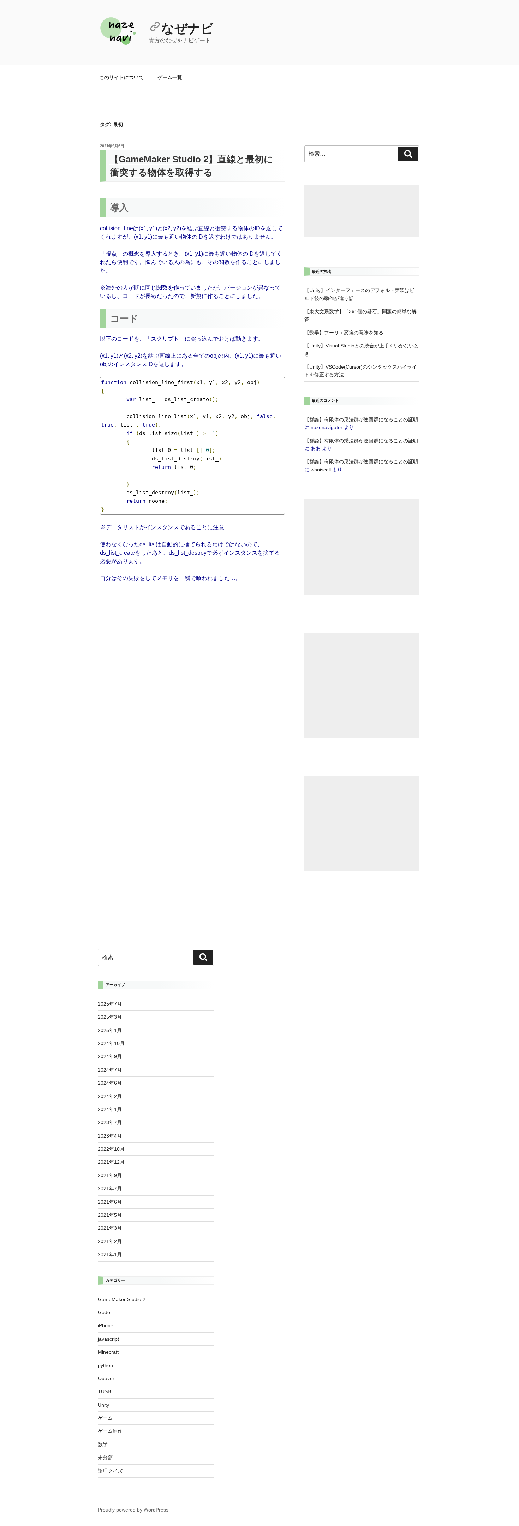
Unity (103, 1405)
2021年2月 (110, 1241)
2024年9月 (110, 1056)
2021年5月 (110, 1215)
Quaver (106, 1378)
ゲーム (105, 1418)
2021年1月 (110, 1254)
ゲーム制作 (110, 1431)
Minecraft (108, 1352)
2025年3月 (110, 1017)
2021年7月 (110, 1188)
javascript (108, 1339)
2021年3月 (110, 1228)
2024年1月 (110, 1109)
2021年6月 (110, 1202)
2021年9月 (110, 1175)
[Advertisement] (361, 211)
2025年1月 (110, 1030)
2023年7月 (110, 1122)
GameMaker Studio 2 (121, 1299)
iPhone (105, 1325)
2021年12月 (111, 1162)
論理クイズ (110, 1471)
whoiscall (321, 469)
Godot (105, 1312)
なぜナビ (187, 28)
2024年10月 (111, 1043)
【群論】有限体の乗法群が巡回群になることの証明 (361, 419)
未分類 (105, 1457)
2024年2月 (110, 1096)
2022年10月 (111, 1149)
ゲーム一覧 (169, 77)
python (105, 1365)
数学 (103, 1444)
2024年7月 (110, 1070)
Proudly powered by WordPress (133, 1510)
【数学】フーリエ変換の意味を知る (343, 332)
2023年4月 (110, 1136)
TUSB (104, 1391)
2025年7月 (110, 1004)
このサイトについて (121, 77)
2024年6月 (110, 1083)
